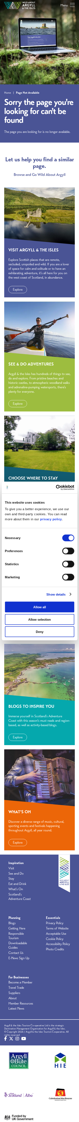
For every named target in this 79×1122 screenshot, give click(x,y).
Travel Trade (16, 988)
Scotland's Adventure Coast (19, 896)
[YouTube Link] (23, 1039)
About (12, 998)
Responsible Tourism (16, 936)
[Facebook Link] (5, 1039)
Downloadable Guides (17, 945)
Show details (56, 594)
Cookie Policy (54, 939)
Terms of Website (57, 928)
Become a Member (20, 982)
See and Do (16, 873)
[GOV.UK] (18, 1117)
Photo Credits (55, 949)
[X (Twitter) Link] (11, 1039)
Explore (18, 289)
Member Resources (20, 1003)
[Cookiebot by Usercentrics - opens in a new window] (56, 487)
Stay (11, 879)
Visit (11, 868)
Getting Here (16, 928)
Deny (39, 632)
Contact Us (15, 953)
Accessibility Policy (58, 944)
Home (7, 92)
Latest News (16, 1008)
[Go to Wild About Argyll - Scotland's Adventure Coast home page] (19, 5)
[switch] (68, 551)
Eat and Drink (17, 884)
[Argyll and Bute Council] (18, 1060)
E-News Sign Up (18, 958)
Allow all (39, 607)
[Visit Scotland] (18, 1095)
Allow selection (39, 619)
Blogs (12, 923)
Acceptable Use (56, 934)
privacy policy (51, 519)
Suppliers (14, 993)
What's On (15, 889)
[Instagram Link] (17, 1039)
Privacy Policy (54, 923)
